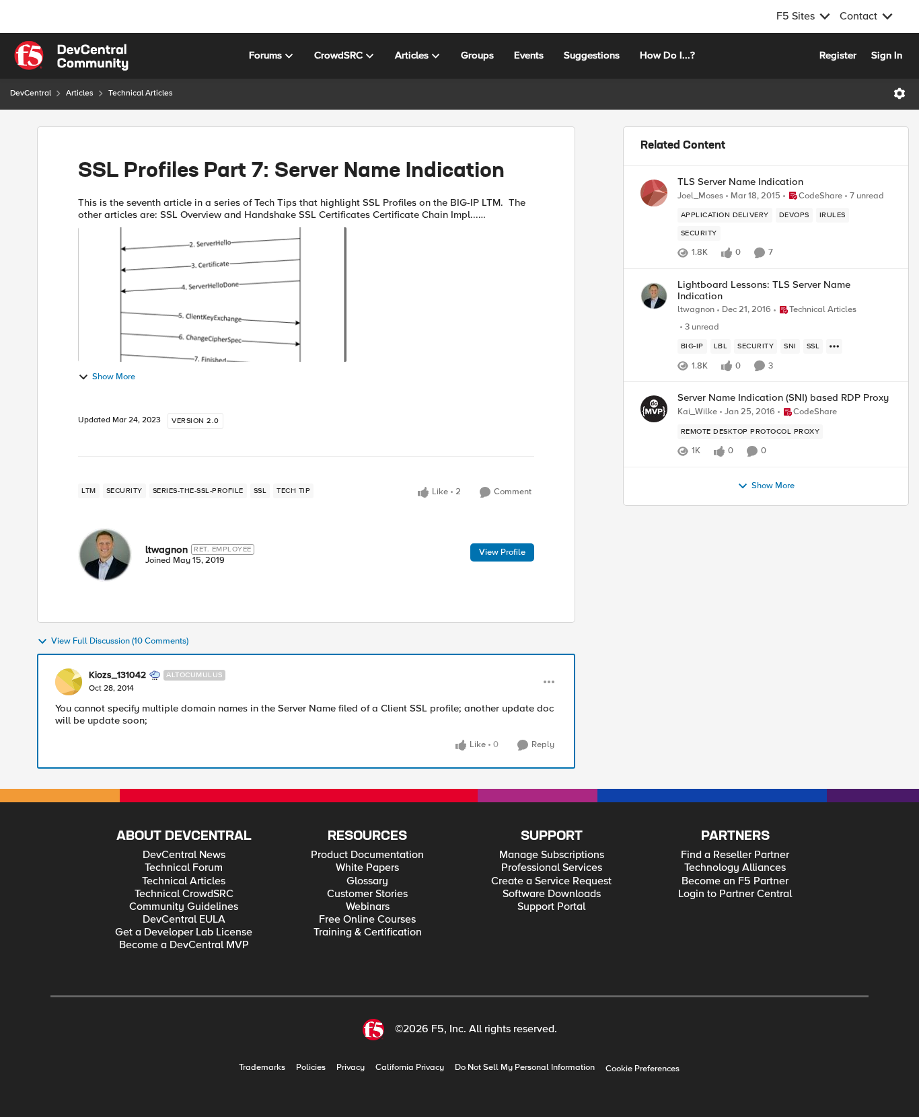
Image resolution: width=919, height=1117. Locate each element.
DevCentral (30, 93)
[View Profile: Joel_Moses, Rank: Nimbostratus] (653, 193)
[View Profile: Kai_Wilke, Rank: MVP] (653, 408)
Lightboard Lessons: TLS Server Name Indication (763, 290)
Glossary (367, 881)
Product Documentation (367, 855)
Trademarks (262, 1068)
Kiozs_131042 (117, 675)
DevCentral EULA (184, 919)
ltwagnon (166, 549)
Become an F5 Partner (735, 881)
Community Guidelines (183, 906)
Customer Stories (367, 894)
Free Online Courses (367, 919)
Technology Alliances (735, 867)
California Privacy (409, 1068)
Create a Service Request (551, 881)
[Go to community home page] (71, 56)
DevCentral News (184, 855)
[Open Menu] (899, 93)
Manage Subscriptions (551, 855)
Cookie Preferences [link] (642, 1068)
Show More (113, 377)
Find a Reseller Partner (735, 855)
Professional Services (551, 867)
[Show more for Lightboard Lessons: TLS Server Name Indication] (834, 346)
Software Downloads (552, 894)
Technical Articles (140, 93)
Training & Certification (368, 932)
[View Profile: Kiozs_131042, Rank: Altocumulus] (68, 681)
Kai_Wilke (697, 412)
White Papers (367, 867)
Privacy (350, 1068)
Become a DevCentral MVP (184, 945)
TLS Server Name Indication (740, 182)
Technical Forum (184, 867)
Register (837, 55)
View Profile (502, 552)
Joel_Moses (700, 196)
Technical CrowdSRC (184, 894)
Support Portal (551, 906)
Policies (311, 1068)
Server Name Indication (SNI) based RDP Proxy (783, 397)
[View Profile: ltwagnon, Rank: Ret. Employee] (105, 555)
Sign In (886, 55)
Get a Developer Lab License (183, 932)
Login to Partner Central (735, 894)
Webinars (368, 906)
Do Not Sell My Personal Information (525, 1068)
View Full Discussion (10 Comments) (119, 641)
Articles (80, 93)
